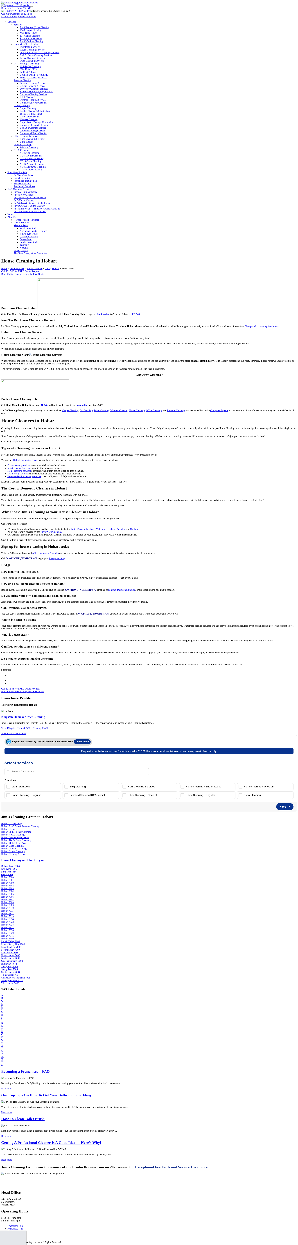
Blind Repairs (26, 141)
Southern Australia (29, 242)
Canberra (134, 529)
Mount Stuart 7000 (10, 949)
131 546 (27, 8)
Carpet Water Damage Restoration (36, 122)
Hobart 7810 (7, 908)
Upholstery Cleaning (30, 116)
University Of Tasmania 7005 (15, 977)
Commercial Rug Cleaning (33, 130)
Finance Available (22, 183)
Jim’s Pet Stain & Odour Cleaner (30, 211)
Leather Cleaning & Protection (35, 111)
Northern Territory (29, 236)
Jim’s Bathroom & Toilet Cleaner (30, 197)
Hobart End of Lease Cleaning (16, 832)
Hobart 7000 (7, 877)
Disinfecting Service (30, 47)
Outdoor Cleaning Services (33, 100)
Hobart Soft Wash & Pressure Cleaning (20, 826)
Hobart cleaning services (25, 460)
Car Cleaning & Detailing (26, 63)
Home (4, 268)
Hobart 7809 (7, 905)
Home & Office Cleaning (26, 44)
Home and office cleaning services (24, 476)
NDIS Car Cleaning (29, 153)
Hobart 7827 (7, 927)
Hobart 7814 (7, 919)
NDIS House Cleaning (31, 155)
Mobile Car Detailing (30, 66)
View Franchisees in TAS (13, 733)
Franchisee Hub (15, 1228)
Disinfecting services (17, 473)
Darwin (81, 529)
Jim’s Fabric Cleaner (24, 200)
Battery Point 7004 (10, 866)
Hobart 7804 (7, 891)
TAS (47, 268)
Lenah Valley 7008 (10, 941)
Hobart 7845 (7, 935)
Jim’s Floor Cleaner (23, 194)
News (10, 214)
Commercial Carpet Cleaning (34, 125)
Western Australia (28, 228)
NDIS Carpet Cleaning (31, 169)
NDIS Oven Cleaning (30, 161)
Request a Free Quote (12, 8)
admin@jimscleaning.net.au (121, 589)
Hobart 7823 (7, 922)
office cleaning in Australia (45, 553)
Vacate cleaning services (19, 468)
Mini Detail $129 (28, 33)
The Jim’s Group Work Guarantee (30, 253)
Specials (18, 24)
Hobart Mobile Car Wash (13, 843)
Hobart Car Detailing (11, 823)
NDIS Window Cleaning (32, 158)
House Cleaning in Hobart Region (23, 860)
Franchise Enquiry (23, 178)
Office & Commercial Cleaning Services (39, 52)
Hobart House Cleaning (13, 834)
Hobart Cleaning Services (13, 854)
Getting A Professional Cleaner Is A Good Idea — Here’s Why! (51, 1143)
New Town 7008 (9, 952)
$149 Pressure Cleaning (31, 38)
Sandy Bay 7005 (9, 966)
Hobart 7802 (7, 885)
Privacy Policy (21, 250)
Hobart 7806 (7, 896)
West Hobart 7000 (10, 983)
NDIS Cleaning (21, 150)
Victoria (24, 247)
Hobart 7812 (7, 913)
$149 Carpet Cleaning (30, 30)
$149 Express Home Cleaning (34, 27)
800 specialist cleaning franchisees (261, 326)
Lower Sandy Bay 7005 (13, 944)
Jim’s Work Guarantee (51, 532)
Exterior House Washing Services (36, 91)
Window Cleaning (23, 144)
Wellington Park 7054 (12, 980)
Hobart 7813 (7, 916)
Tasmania (24, 245)
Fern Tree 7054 (8, 871)
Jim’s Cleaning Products (19, 189)
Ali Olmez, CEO (22, 222)
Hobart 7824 (7, 924)
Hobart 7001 (7, 880)
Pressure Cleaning (22, 80)
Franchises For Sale (17, 172)
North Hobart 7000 (10, 955)
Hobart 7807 (7, 899)
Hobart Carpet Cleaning (13, 851)
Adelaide (120, 529)
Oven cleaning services (18, 465)
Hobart (55, 268)
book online (82, 405)
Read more (6, 1088)
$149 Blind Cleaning (30, 35)
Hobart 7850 (7, 938)
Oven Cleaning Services (32, 60)
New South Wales (29, 233)
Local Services (17, 268)
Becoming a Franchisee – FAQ (25, 1071)
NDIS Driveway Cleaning (33, 166)
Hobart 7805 (7, 894)
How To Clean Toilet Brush (23, 1119)
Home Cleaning (137, 410)
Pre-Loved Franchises (24, 186)
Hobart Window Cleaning (14, 848)
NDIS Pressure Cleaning (32, 164)
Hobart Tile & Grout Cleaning (16, 840)
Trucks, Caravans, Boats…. (33, 77)
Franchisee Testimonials (25, 180)
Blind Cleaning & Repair (32, 139)
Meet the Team (21, 225)
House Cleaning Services (32, 49)
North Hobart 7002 (10, 958)
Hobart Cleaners (9, 829)
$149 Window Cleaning (31, 41)
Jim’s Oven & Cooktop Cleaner (29, 206)
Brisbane (90, 529)
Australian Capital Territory (33, 231)
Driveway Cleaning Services (34, 88)
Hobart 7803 (7, 888)
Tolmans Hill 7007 (10, 975)
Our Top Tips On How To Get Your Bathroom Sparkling (46, 1095)
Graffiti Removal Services (32, 86)
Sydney (111, 529)
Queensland (26, 239)
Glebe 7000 (7, 874)
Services (11, 21)
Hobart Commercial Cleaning (15, 837)
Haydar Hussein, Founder (26, 219)
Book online (103, 314)
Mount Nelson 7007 (11, 947)
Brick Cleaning (27, 97)
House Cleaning (35, 268)
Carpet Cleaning (22, 105)
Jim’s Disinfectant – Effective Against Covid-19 (37, 208)
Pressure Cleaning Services (33, 83)
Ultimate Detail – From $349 (34, 74)
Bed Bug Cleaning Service (33, 127)
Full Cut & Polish (28, 72)
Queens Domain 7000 (12, 961)
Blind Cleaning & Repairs (26, 136)
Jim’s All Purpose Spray (25, 192)
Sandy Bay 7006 (9, 969)
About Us (12, 217)
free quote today (57, 558)
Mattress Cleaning (29, 119)
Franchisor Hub (15, 1226)
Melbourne (101, 529)
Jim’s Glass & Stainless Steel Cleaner (32, 203)
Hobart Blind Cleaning (12, 845)
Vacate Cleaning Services (32, 58)
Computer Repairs (219, 410)
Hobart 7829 (7, 933)
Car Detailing (86, 410)
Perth (73, 529)
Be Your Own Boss (23, 175)
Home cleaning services (19, 470)
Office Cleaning (154, 410)
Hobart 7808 (7, 902)
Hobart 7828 (7, 930)
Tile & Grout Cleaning (31, 113)
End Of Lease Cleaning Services (36, 55)
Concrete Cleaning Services (33, 94)
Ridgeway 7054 (9, 963)
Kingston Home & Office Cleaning (23, 716)
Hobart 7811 (7, 910)
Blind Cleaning (101, 410)
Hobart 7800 (7, 882)
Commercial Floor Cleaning (33, 102)
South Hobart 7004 (10, 972)
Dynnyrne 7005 (9, 869)
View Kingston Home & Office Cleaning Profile (25, 728)
